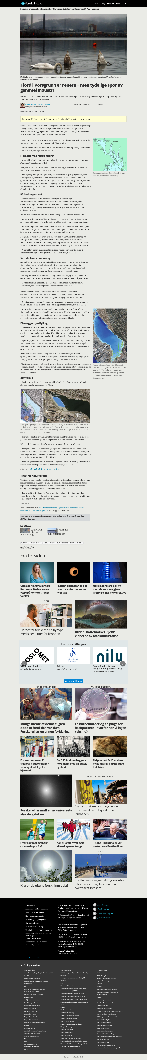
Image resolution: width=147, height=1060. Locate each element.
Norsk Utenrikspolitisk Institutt (70, 1038)
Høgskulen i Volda (30, 1014)
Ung (103, 3)
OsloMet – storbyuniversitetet (70, 1046)
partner (25, 543)
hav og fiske (62, 543)
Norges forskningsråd (67, 1021)
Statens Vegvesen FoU (104, 1000)
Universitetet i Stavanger (105, 1031)
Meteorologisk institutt (31, 1036)
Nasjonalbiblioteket (66, 986)
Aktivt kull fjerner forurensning (44, 469)
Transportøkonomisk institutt (106, 1014)
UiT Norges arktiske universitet (107, 1017)
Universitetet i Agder (103, 1020)
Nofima (62, 1007)
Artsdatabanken (29, 976)
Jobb (118, 3)
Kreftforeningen (29, 1028)
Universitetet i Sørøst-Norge (106, 1034)
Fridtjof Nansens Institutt (32, 1000)
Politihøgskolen (102, 970)
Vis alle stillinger (73, 681)
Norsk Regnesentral (66, 1032)
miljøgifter (36, 543)
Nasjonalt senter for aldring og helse (72, 993)
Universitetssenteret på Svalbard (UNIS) (109, 1036)
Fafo (25, 986)
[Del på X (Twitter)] (25, 547)
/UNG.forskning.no (105, 913)
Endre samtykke (32, 957)
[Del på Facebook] (22, 547)
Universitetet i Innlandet (104, 1025)
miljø (52, 543)
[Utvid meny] (125, 3)
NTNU (62, 983)
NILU (26, 1049)
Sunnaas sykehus (102, 1005)
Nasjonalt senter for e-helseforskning (72, 996)
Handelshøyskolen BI (31, 1003)
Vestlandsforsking (103, 1039)
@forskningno (103, 905)
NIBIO (26, 1041)
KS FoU (26, 1025)
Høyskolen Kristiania (31, 1020)
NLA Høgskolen (65, 970)
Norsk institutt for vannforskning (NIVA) (73, 1044)
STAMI (99, 997)
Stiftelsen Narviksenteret (105, 1003)
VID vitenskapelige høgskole (106, 1045)
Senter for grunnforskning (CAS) (107, 989)
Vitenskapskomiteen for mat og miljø (109, 1048)
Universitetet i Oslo (103, 1028)
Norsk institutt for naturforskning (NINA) (73, 1041)
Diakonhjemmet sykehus (32, 978)
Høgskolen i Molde (30, 1008)
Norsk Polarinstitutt (66, 1029)
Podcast (110, 3)
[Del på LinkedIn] (29, 547)
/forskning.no (103, 909)
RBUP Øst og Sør (102, 976)
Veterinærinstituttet (103, 1042)
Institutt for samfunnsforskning (34, 1022)
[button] (24, 663)
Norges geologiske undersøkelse (71, 1024)
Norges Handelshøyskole (68, 1018)
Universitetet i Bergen (104, 1022)
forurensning (76, 543)
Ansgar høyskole (29, 970)
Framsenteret (28, 997)
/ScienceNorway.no (105, 918)
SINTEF (99, 986)
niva (46, 543)
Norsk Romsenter (66, 1035)
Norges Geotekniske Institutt (69, 1015)
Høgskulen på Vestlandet (32, 1017)
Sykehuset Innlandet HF (104, 1008)
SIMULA (99, 983)
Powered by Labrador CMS (73, 1057)
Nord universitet (65, 1010)
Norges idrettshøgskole (68, 1027)
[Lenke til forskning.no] (54, 2)
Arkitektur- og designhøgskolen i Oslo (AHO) (38, 973)
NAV (25, 1039)
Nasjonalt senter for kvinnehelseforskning (74, 999)
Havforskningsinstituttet (32, 1005)
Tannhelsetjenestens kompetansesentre (110, 1011)
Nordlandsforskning (67, 1013)
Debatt (96, 3)
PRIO (98, 973)
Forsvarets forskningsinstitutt (34, 994)
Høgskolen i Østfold (30, 1011)
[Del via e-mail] (32, 547)
